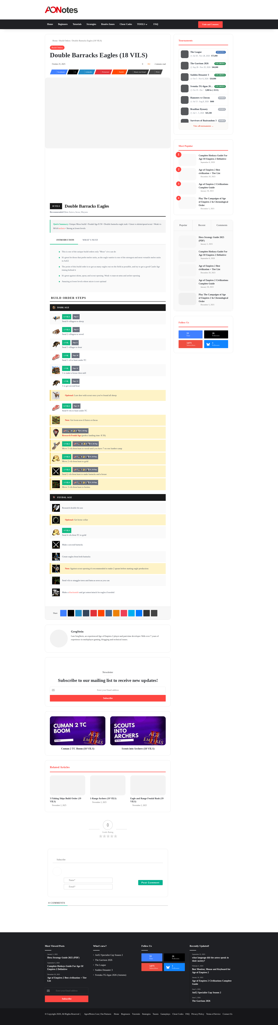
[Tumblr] (86, 613)
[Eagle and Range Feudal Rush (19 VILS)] (148, 785)
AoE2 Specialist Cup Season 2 (109, 955)
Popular (183, 225)
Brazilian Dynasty (199, 109)
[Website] (73, 645)
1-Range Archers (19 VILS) (103, 798)
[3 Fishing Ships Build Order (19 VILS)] (67, 785)
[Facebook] (63, 613)
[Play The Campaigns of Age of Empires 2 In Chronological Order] (187, 203)
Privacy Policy (197, 1014)
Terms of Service (213, 1014)
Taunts (155, 1014)
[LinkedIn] (78, 613)
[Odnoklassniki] (116, 613)
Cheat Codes (125, 24)
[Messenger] (139, 613)
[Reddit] (101, 613)
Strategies (91, 24)
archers (62, 228)
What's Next (90, 240)
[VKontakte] (109, 613)
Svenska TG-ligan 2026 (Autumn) (201, 86)
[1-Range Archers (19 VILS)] (107, 785)
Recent (201, 225)
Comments (222, 225)
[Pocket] (124, 613)
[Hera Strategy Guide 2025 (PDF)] (187, 242)
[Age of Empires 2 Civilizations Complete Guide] (187, 189)
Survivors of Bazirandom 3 (203, 120)
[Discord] (222, 56)
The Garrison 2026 (199, 63)
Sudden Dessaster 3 (199, 75)
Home (50, 24)
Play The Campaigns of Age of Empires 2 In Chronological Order (213, 201)
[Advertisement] (108, 175)
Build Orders (64, 40)
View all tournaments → (203, 126)
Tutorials (76, 24)
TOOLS (140, 24)
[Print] (154, 613)
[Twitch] (225, 56)
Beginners (62, 24)
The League (196, 52)
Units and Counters (210, 24)
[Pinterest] (93, 613)
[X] (71, 613)
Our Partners (106, 1014)
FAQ (155, 24)
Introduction (65, 240)
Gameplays (165, 1014)
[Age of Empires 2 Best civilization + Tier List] (187, 174)
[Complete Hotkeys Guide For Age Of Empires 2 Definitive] (187, 160)
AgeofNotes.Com (91, 1014)
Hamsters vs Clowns (200, 98)
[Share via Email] (146, 613)
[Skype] (131, 613)
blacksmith (74, 592)
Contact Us (227, 1014)
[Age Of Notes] (61, 9)
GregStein (77, 631)
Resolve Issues (108, 24)
